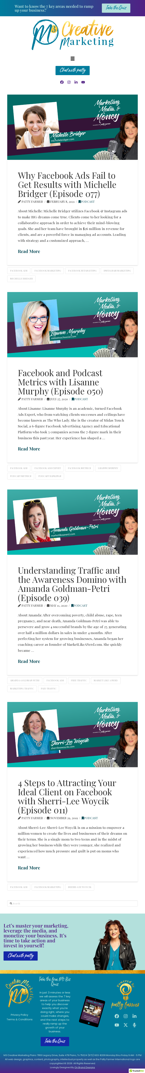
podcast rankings (49, 475)
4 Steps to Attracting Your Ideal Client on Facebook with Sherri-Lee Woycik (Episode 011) (67, 796)
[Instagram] (68, 82)
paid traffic (48, 688)
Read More (29, 251)
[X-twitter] (125, 1025)
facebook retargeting (82, 270)
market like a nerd (106, 680)
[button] (72, 58)
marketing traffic (22, 688)
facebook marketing (47, 270)
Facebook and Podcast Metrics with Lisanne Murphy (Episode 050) (60, 381)
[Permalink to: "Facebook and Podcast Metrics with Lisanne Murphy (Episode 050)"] (72, 324)
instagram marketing (117, 270)
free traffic (79, 680)
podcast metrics (20, 475)
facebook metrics (79, 468)
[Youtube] (83, 82)
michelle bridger (21, 278)
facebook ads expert (47, 468)
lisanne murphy (108, 468)
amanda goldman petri (24, 680)
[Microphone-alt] (134, 1025)
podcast (88, 201)
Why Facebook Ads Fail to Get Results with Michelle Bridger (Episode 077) (67, 184)
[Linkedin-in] (76, 82)
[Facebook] (61, 82)
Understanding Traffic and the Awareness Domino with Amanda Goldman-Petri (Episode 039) (72, 583)
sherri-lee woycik (79, 886)
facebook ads (18, 270)
